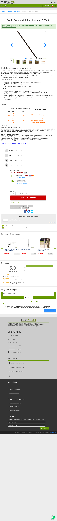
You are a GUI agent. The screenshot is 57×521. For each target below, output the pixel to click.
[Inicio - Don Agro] (8, 2)
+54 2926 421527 (14, 339)
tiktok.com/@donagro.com (16, 376)
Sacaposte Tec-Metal (26, 249)
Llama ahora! (15, 202)
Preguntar (29, 297)
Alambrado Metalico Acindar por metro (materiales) (11, 250)
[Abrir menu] (2, 2)
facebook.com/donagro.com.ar (17, 363)
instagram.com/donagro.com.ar (17, 367)
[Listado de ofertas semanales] (2, 5)
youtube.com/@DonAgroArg (16, 371)
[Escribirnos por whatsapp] (55, 2)
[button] (12, 45)
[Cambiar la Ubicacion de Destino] (42, 5)
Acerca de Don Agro (14, 386)
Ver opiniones (51, 222)
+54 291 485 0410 (14, 335)
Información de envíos (14, 406)
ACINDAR (27, 207)
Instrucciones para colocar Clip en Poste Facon (13, 143)
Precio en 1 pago (14, 170)
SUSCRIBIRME (44, 428)
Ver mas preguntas (50, 310)
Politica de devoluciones (15, 410)
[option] (12, 247)
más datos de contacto (15, 352)
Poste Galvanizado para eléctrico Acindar (43, 250)
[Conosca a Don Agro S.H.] (5, 5)
